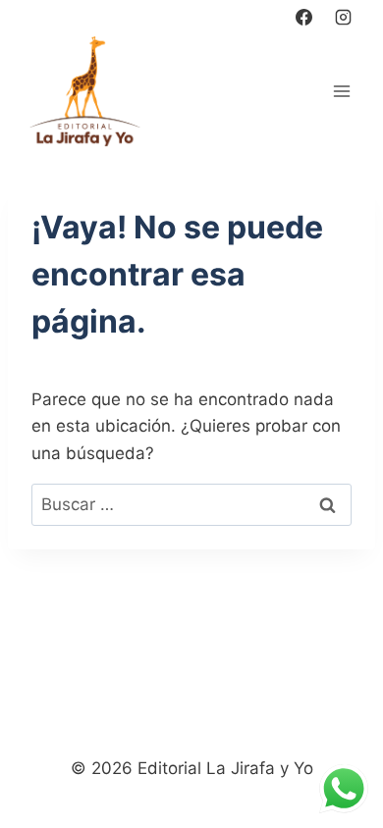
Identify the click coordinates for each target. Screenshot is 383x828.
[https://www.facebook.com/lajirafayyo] (304, 16)
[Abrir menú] (341, 91)
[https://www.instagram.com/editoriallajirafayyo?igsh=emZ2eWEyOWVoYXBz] (342, 16)
